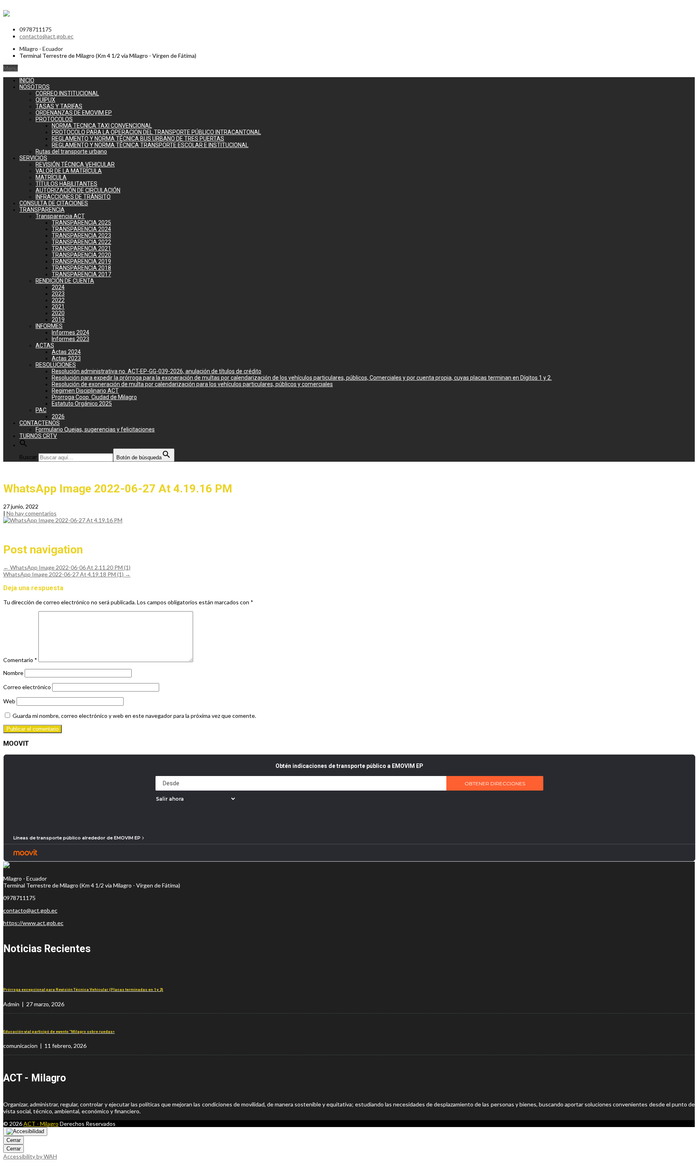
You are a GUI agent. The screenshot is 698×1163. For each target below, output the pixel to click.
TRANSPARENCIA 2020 (81, 255)
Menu (10, 68)
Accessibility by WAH (30, 1156)
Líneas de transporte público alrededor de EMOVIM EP (77, 838)
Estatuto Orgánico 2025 (82, 403)
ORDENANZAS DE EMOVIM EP (74, 112)
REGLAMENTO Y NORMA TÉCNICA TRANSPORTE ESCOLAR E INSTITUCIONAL (150, 145)
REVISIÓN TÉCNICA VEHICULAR (75, 164)
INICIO (26, 80)
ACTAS (45, 345)
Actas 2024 (66, 352)
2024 (58, 287)
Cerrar (13, 1140)
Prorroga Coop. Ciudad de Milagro (94, 397)
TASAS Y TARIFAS (59, 106)
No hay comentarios (31, 513)
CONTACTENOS (39, 423)
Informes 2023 (70, 339)
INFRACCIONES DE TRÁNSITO (73, 196)
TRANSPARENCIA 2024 (81, 229)
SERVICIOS (33, 158)
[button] (23, 445)
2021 (58, 306)
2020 (58, 313)
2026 (58, 416)
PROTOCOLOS (54, 119)
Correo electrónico (27, 686)
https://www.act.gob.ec (33, 922)
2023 (58, 293)
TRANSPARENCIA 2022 (81, 242)
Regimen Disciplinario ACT (85, 390)
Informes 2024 (70, 332)
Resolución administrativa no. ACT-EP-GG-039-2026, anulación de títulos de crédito (156, 371)
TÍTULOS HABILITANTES (66, 184)
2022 (58, 300)
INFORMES (49, 326)
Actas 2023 (66, 358)
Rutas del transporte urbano (71, 151)
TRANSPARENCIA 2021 (81, 248)
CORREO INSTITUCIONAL (67, 93)
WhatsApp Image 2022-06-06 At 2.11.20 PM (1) (66, 567)
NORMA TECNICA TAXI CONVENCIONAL (102, 125)
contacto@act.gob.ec (46, 36)
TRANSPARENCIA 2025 (81, 222)
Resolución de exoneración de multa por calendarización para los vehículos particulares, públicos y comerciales (192, 384)
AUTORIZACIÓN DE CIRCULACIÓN (78, 190)
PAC (41, 410)
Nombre (13, 672)
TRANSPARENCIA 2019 (81, 261)
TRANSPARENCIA (42, 209)
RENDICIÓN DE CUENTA (65, 281)
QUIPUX (45, 100)
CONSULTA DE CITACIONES (53, 203)
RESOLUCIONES (56, 365)
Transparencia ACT (60, 216)
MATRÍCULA (51, 177)
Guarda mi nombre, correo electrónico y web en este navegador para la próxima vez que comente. (134, 715)
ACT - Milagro (41, 1123)
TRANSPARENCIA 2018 (81, 268)
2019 (58, 319)
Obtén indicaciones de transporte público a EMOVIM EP (349, 766)
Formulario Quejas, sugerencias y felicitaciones (95, 429)
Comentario (20, 659)
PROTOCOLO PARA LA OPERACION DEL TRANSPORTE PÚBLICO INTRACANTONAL (156, 132)
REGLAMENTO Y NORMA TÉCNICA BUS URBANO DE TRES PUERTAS (138, 138)
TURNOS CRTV (38, 436)
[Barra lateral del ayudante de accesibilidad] (25, 1131)
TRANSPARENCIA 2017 (81, 274)
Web (9, 701)
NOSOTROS (34, 87)
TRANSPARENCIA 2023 (81, 235)
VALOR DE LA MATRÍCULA (69, 171)
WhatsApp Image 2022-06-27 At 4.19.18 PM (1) (66, 574)
